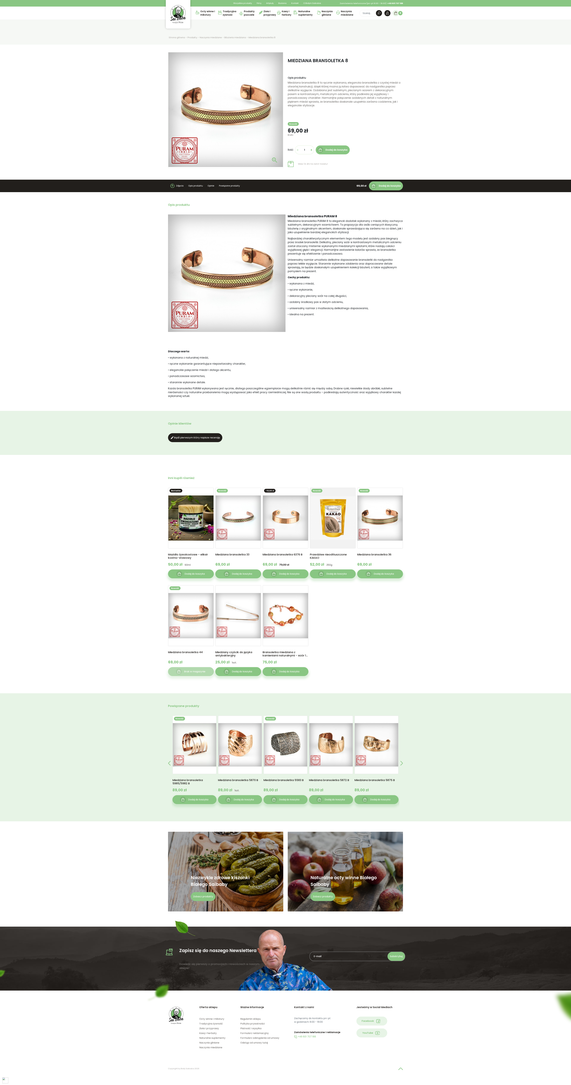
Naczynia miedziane (210, 1047)
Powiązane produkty (229, 185)
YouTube (367, 1033)
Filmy (259, 3)
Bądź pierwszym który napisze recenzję (195, 437)
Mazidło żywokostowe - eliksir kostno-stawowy (188, 556)
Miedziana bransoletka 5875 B (374, 780)
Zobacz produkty (203, 896)
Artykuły (270, 3)
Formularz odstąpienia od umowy (259, 1038)
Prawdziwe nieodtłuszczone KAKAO (328, 556)
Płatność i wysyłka (250, 1028)
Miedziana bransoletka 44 (185, 652)
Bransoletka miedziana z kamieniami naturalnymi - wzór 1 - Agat (285, 654)
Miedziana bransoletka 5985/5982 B (187, 782)
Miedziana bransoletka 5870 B (238, 780)
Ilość (290, 150)
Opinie (211, 185)
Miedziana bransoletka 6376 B (282, 554)
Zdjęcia (179, 185)
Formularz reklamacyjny (254, 1033)
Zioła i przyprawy (209, 1028)
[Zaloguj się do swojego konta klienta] (387, 13)
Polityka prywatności (252, 1023)
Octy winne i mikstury (211, 1019)
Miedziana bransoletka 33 (232, 554)
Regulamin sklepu (250, 1019)
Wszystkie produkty (242, 3)
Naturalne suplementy (212, 1038)
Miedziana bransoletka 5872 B (329, 780)
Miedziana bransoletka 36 (374, 554)
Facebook (368, 1021)
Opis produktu (195, 185)
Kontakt (295, 3)
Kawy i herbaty (208, 1033)
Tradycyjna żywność (211, 1023)
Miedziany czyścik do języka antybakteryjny (233, 654)
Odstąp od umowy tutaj (254, 1042)
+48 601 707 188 (306, 1036)
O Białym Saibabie (312, 3)
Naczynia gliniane (209, 1042)
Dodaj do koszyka (390, 186)
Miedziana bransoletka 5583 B (283, 780)
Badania (282, 3)
